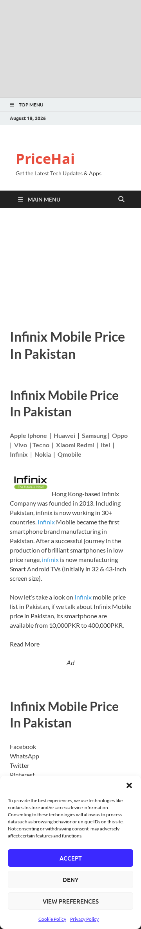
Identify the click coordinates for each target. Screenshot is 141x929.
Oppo (120, 435)
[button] (129, 785)
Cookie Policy (52, 919)
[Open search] (121, 200)
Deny (70, 879)
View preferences (71, 901)
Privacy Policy (84, 919)
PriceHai (45, 158)
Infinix (46, 522)
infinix (50, 559)
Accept (71, 858)
